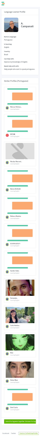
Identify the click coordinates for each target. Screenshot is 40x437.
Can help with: (9, 59)
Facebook (5, 433)
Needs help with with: (11, 66)
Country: (7, 51)
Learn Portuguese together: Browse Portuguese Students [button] (21, 421)
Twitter (13, 433)
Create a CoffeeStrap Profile (29, 433)
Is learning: (8, 44)
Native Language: (10, 37)
